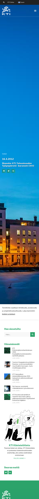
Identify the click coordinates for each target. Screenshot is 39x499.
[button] (4, 2)
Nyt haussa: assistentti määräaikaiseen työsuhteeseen (23, 387)
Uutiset (4, 154)
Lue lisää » (16, 358)
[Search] (32, 334)
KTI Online (11, 2)
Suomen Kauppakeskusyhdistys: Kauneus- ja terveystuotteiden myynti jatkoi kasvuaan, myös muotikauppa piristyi (23, 365)
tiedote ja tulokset (8, 314)
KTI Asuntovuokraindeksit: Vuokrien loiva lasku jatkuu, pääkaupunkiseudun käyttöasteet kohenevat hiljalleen (23, 397)
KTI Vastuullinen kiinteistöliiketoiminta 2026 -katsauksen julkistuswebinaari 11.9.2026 (22, 377)
